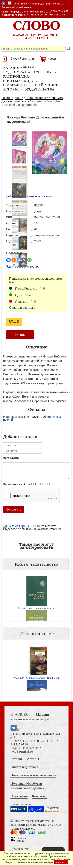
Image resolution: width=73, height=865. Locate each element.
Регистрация (28, 58)
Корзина (53, 58)
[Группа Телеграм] (9, 3)
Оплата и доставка (40, 3)
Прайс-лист (45, 85)
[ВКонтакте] (8, 260)
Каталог (16, 758)
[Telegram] (19, 260)
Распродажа (16, 76)
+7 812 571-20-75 (36, 14)
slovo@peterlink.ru (21, 751)
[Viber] (24, 260)
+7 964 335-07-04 (55, 14)
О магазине (20, 3)
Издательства (39, 89)
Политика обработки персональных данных (27, 785)
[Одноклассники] (13, 260)
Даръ (38, 211)
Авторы (10, 89)
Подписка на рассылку (27, 72)
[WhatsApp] (29, 260)
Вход (13, 58)
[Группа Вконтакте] (3, 3)
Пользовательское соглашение (33, 775)
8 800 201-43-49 (59, 11)
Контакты (58, 3)
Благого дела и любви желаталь (36, 608)
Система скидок (20, 81)
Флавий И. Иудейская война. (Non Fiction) (36, 678)
